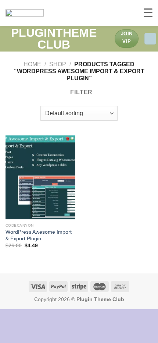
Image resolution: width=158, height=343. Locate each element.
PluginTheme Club (54, 38)
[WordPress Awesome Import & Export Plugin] (40, 177)
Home (32, 64)
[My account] (105, 39)
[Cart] (150, 39)
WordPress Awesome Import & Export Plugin (39, 235)
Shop (57, 64)
